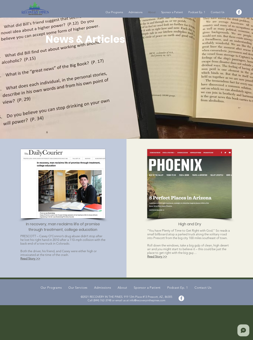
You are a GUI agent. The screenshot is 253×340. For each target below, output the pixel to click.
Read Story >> (30, 258)
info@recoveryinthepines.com (147, 300)
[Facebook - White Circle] (239, 12)
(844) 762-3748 (102, 300)
